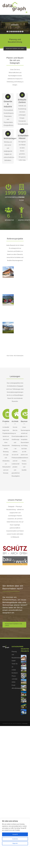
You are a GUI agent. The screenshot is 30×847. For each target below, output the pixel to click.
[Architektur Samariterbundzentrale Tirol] (24, 706)
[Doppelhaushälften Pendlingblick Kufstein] (24, 682)
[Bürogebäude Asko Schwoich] (24, 712)
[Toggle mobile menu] (27, 12)
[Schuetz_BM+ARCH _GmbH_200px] (15, 545)
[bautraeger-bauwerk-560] (15, 557)
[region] (15, 832)
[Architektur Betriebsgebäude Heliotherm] (24, 664)
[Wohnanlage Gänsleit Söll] (24, 670)
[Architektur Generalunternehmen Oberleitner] (24, 658)
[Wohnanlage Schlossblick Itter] (24, 700)
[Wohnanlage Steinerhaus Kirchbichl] (24, 688)
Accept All (15, 834)
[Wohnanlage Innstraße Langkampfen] (24, 676)
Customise (15, 839)
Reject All (15, 843)
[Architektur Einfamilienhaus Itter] (24, 694)
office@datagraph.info (18, 688)
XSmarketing (24, 723)
